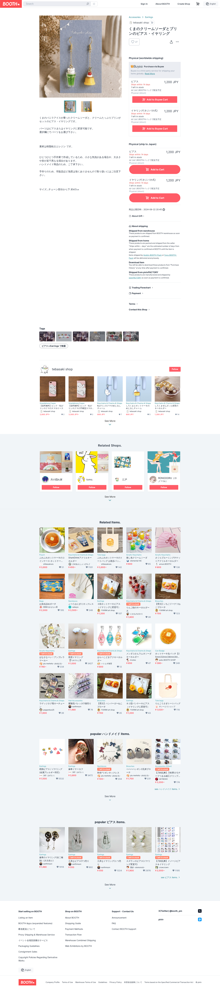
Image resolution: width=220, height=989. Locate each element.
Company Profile (53, 982)
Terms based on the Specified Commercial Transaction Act (168, 982)
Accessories (135, 17)
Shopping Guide (73, 923)
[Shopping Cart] (198, 4)
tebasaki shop (62, 369)
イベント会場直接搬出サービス (33, 940)
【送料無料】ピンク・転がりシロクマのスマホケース (51, 406)
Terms (132, 304)
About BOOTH (162, 4)
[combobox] (57, 3)
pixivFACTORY (135, 278)
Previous (41, 56)
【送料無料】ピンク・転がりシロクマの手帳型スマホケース (80, 407)
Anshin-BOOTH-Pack (152, 255)
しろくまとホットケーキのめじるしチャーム (138, 406)
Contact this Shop (138, 309)
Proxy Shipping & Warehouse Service (36, 934)
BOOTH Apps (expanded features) (35, 923)
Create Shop (183, 4)
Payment (136, 293)
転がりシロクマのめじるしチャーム (109, 406)
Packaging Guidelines (29, 946)
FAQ (114, 923)
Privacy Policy (116, 982)
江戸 (124, 479)
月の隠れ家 (56, 479)
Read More (150, 73)
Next (119, 56)
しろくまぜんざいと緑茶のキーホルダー (166, 406)
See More (110, 496)
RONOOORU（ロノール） (167, 479)
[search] (87, 4)
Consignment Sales (27, 951)
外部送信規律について (133, 982)
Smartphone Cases (48, 403)
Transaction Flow (73, 934)
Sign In (144, 4)
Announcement (119, 917)
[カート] (152, 22)
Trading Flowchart (141, 287)
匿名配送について (26, 929)
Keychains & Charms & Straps (109, 403)
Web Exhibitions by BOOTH (78, 946)
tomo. (89, 479)
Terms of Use (67, 982)
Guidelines (102, 982)
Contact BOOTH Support (124, 929)
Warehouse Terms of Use (85, 982)
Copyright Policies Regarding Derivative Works (37, 959)
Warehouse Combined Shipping (80, 940)
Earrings (149, 17)
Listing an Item (25, 917)
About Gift (137, 216)
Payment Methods (74, 929)
